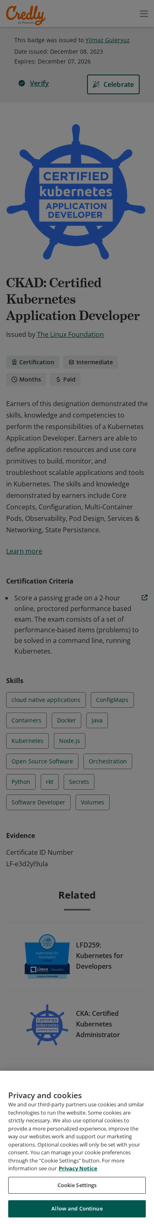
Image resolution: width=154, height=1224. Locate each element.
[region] (77, 1147)
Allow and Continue (76, 1208)
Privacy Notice (78, 1168)
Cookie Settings (77, 1185)
